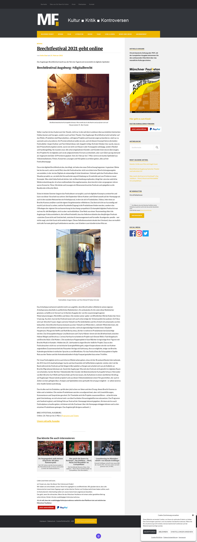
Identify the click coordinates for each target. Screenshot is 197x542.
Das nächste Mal (120, 281)
